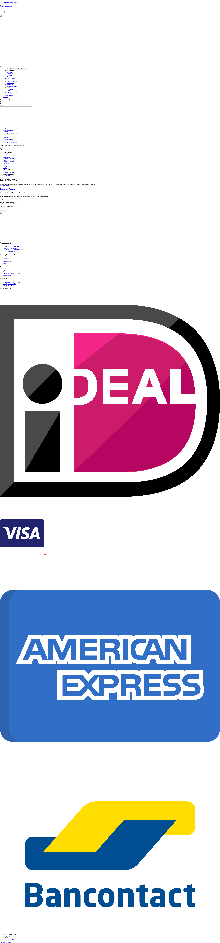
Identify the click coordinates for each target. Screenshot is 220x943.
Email (2, 209)
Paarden (5, 128)
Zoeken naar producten (6, 100)
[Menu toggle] (0, 66)
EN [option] (4, 11)
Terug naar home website (10, 133)
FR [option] (4, 13)
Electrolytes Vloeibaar (7, 189)
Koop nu (2, 199)
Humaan (5, 131)
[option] (111, 11)
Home (5, 127)
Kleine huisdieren (8, 130)
